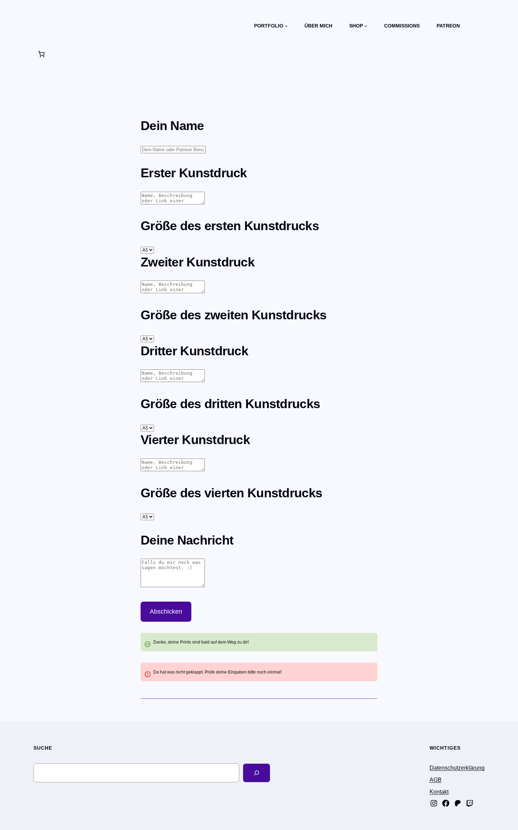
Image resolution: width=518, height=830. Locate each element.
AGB (436, 780)
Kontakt (439, 792)
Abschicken (166, 611)
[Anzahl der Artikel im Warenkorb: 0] (41, 54)
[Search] (256, 772)
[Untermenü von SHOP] (366, 25)
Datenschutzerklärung (457, 768)
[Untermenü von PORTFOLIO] (286, 25)
